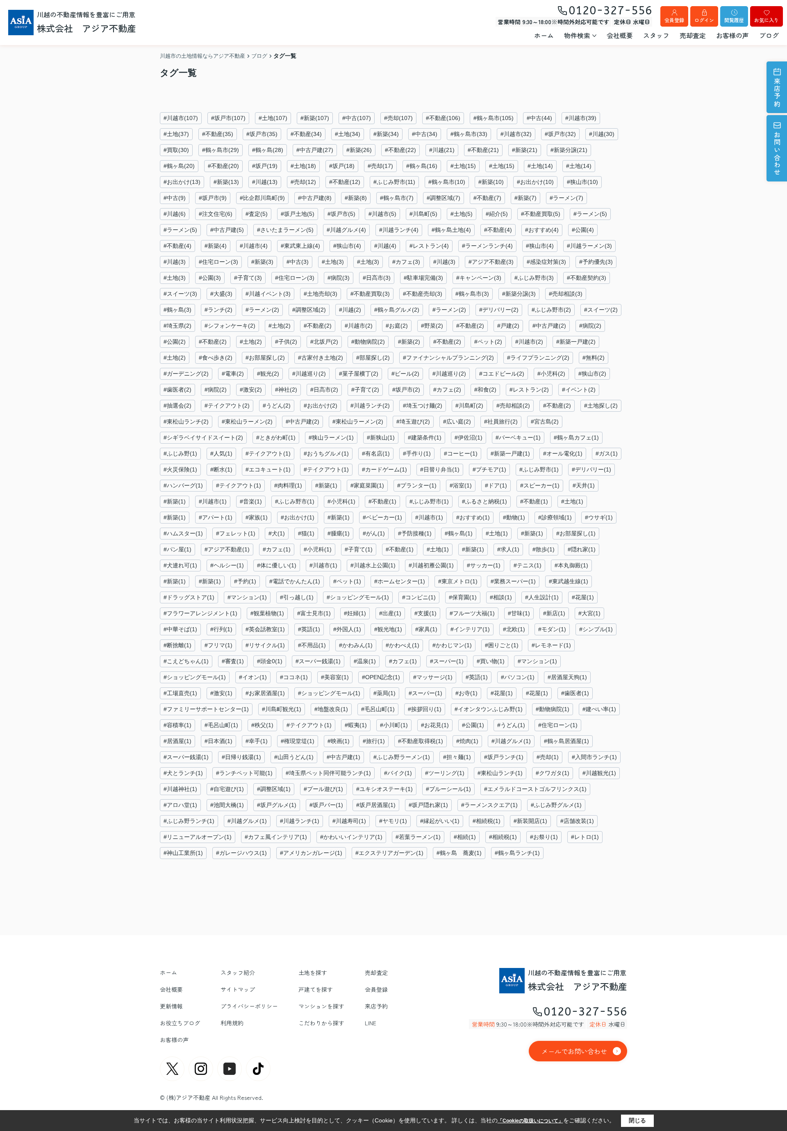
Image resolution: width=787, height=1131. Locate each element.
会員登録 (674, 19)
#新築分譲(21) (568, 150)
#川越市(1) (213, 501)
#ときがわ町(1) (276, 437)
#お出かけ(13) (182, 182)
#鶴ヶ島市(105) (493, 118)
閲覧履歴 (734, 19)
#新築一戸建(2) (576, 341)
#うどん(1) (511, 725)
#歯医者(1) (575, 693)
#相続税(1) (486, 821)
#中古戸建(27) (314, 150)
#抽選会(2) (177, 405)
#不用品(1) (312, 645)
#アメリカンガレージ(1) (311, 853)
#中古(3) (298, 261)
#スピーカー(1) (540, 485)
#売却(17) (380, 166)
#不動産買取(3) (370, 293)
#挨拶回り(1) (424, 709)
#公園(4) (583, 230)
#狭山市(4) (347, 246)
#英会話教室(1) (265, 629)
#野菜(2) (432, 325)
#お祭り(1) (544, 837)
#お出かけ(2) (320, 405)
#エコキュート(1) (268, 469)
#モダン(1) (552, 629)
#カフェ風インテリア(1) (276, 837)
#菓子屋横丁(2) (358, 373)
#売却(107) (398, 118)
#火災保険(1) (180, 469)
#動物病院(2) (368, 341)
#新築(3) (262, 261)
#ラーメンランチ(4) (487, 246)
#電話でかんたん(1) (294, 581)
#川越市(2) (359, 325)
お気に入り (766, 19)
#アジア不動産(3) (491, 261)
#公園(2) (175, 341)
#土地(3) (333, 261)
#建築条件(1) (424, 437)
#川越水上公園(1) (373, 565)
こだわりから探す (321, 1023)
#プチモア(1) (489, 469)
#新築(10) (491, 182)
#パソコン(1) (518, 677)
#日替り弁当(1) (439, 469)
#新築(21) (524, 150)
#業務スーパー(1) (513, 581)
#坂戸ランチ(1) (503, 757)
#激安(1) (221, 693)
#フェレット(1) (235, 533)
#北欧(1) (514, 629)
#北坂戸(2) (324, 341)
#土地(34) (347, 134)
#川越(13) (264, 182)
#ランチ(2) (218, 309)
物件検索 (577, 35)
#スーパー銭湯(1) (318, 661)
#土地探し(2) (601, 405)
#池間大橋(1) (227, 805)
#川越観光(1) (599, 773)
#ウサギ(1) (599, 517)
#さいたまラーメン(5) (285, 230)
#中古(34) (424, 134)
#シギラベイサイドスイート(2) (203, 437)
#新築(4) (216, 246)
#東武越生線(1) (568, 581)
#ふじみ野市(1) (539, 469)
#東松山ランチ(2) (186, 421)
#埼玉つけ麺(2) (422, 405)
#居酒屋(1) (177, 741)
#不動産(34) (306, 134)
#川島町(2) (469, 405)
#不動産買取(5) (540, 214)
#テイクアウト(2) (227, 405)
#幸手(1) (257, 741)
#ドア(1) (496, 485)
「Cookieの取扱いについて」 (530, 1121)
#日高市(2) (324, 389)
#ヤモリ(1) (393, 821)
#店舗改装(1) (577, 821)
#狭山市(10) (582, 182)
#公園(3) (210, 277)
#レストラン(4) (429, 246)
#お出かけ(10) (535, 182)
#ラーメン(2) (262, 309)
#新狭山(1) (381, 437)
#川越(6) (175, 214)
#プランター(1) (417, 485)
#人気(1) (221, 453)
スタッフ (656, 35)
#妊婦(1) (355, 613)
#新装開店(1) (530, 821)
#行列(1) (221, 629)
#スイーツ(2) (601, 309)
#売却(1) (548, 757)
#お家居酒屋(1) (265, 693)
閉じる (637, 1120)
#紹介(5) (497, 214)
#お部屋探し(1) (576, 533)
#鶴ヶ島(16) (421, 166)
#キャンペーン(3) (478, 277)
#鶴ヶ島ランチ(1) (517, 853)
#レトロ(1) (585, 837)
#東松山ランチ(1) (500, 773)
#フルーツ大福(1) (472, 613)
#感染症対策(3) (546, 261)
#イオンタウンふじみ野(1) (489, 709)
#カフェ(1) (277, 549)
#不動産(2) (318, 325)
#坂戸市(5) (341, 214)
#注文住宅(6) (215, 214)
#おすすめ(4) (542, 230)
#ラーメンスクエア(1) (489, 805)
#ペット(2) (488, 341)
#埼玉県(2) (177, 325)
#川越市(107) (181, 118)
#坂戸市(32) (560, 134)
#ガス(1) (607, 453)
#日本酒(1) (218, 741)
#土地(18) (303, 166)
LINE (370, 1023)
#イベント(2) (579, 389)
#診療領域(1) (555, 517)
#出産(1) (390, 613)
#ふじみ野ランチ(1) (189, 821)
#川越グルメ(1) (511, 741)
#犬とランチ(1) (183, 773)
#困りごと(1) (502, 645)
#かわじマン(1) (452, 645)
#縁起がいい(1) (439, 821)
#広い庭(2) (457, 421)
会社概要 (620, 35)
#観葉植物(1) (267, 613)
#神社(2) (286, 389)
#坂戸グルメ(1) (276, 805)
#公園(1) (473, 725)
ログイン (704, 19)
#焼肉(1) (467, 741)
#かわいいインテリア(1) (351, 837)
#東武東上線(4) (300, 246)
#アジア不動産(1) (227, 549)
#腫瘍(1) (339, 533)
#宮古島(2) (545, 421)
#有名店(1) (376, 453)
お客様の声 (732, 35)
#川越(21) (442, 150)
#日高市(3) (377, 277)
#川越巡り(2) (309, 373)
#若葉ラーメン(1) (418, 837)
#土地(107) (273, 118)
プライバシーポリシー (249, 1006)
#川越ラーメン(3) (589, 246)
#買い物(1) (491, 661)
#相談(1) (501, 597)
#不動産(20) (223, 166)
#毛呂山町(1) (378, 709)
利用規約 (232, 1023)
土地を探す (312, 972)
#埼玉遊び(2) (413, 421)
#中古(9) (175, 198)
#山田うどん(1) (294, 757)
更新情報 (171, 1006)
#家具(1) (426, 629)
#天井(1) (584, 485)
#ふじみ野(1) (180, 453)
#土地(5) (461, 214)
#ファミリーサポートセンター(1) (206, 709)
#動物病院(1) (552, 709)
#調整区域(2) (309, 309)
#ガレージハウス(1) (241, 853)
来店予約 (777, 93)
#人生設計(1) (542, 597)
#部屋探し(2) (373, 357)
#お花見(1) (435, 725)
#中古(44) (539, 118)
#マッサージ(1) (433, 677)
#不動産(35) (217, 134)
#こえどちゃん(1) (186, 661)
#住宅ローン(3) (218, 261)
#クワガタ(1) (552, 773)
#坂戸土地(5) (297, 214)
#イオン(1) (253, 677)
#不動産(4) (498, 230)
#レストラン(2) (529, 389)
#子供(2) (286, 341)
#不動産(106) (443, 118)
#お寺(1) (466, 693)
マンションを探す (321, 1006)
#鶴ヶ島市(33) (468, 134)
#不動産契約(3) (586, 277)
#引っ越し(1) (297, 597)
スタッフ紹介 (238, 972)
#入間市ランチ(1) (594, 757)
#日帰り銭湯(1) (241, 757)
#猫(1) (306, 533)
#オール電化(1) (562, 453)
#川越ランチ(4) (399, 230)
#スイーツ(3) (180, 293)
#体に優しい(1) (276, 565)
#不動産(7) (487, 198)
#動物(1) (514, 517)
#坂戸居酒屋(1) (376, 805)
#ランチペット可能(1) (244, 773)
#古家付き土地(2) (320, 357)
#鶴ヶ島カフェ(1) (576, 437)
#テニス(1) (527, 565)
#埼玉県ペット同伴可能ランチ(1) (328, 773)
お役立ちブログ (180, 1023)
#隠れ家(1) (582, 549)
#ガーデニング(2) (186, 373)
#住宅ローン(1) (558, 725)
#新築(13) (226, 182)
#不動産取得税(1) (420, 741)
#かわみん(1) (356, 645)
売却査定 (693, 35)
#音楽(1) (251, 501)
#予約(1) (245, 581)
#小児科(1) (341, 501)
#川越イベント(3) (268, 293)
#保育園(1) (463, 597)
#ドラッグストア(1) (189, 597)
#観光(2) (268, 373)
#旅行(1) (374, 741)
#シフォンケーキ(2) (230, 325)
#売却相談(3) (565, 293)
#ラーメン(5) (590, 214)
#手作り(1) (417, 453)
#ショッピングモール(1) (358, 597)
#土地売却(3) (320, 293)
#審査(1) (233, 661)
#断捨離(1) (177, 645)
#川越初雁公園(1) (431, 565)
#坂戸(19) (264, 166)
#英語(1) (309, 629)
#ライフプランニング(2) (538, 357)
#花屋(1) (583, 597)
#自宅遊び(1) (227, 789)
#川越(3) (175, 261)
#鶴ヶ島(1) (459, 533)
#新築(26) (359, 150)
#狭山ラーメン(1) (331, 437)
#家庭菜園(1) (367, 485)
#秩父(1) (262, 725)
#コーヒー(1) (461, 453)
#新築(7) (525, 198)
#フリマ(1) (218, 645)
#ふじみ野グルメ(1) (556, 805)
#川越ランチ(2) (370, 405)
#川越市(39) (580, 118)
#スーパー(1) (447, 661)
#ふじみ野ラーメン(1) (401, 757)
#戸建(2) (508, 325)
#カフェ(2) (447, 389)
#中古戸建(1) (343, 757)
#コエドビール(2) (501, 373)
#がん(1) (374, 533)
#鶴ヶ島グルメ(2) (396, 309)
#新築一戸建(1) (510, 453)
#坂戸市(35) (261, 134)
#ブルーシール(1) (448, 789)
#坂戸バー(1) (326, 805)
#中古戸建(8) (315, 198)
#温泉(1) (365, 661)
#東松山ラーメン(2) (247, 421)
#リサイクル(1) (265, 645)
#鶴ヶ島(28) (267, 150)
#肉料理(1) (288, 485)
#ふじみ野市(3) (534, 277)
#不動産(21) (483, 150)
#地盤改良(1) (331, 709)
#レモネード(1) (551, 645)
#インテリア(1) (470, 629)
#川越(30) (601, 134)
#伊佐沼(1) (468, 437)
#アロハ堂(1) (180, 805)
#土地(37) (176, 134)
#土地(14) (540, 166)
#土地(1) (572, 501)
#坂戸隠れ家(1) (428, 805)
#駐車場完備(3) (423, 277)
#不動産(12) (344, 182)
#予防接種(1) (415, 533)
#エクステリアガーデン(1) (389, 853)
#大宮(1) (589, 613)
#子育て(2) (365, 389)
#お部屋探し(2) (265, 357)
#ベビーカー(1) (382, 517)
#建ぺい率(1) (599, 709)
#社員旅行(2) (501, 421)
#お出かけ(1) (297, 517)
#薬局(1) (384, 693)
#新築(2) (409, 341)
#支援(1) (425, 613)
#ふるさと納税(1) (484, 501)
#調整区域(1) (274, 789)
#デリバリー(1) (591, 469)
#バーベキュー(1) (518, 437)
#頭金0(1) (269, 661)
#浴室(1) (461, 485)
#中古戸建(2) (549, 325)
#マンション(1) (247, 597)
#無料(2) (593, 357)
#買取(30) (176, 150)
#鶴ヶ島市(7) (397, 198)
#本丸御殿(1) (571, 565)
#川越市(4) (254, 246)
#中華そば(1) (180, 629)
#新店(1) (554, 613)
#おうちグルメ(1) (326, 453)
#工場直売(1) (180, 693)
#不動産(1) (382, 501)
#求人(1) (508, 549)
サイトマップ (238, 989)
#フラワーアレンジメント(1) (200, 613)
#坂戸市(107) (228, 118)
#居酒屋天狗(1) (567, 677)
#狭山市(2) (592, 373)
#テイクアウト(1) (268, 453)
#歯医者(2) (177, 389)
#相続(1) (465, 837)
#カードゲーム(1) (384, 469)
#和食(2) (485, 389)
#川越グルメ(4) (346, 230)
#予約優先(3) (596, 261)
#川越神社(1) (180, 789)
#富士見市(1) (314, 613)
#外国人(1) (347, 629)
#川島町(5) (423, 214)
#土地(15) (463, 166)
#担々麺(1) (457, 757)
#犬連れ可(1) (180, 565)
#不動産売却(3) (422, 293)
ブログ (769, 35)
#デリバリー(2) (499, 309)
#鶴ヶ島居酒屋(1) (566, 741)
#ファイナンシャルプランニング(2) (448, 357)
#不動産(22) (400, 150)
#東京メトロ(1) (458, 581)
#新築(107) (314, 118)
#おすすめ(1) (473, 517)
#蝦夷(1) (356, 725)
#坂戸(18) (342, 166)
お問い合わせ (777, 153)
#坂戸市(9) (213, 198)
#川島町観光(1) (281, 709)
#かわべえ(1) (402, 645)
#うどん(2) (277, 405)
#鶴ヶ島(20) (179, 166)
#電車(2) (233, 373)
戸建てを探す (315, 989)
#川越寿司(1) (349, 821)
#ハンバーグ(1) (183, 485)
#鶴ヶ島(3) (177, 309)
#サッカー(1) (483, 565)
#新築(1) (326, 485)
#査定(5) (257, 214)
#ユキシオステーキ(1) (384, 789)
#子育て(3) (248, 277)
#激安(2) (251, 389)
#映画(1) (339, 741)
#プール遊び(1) (323, 789)
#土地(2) (279, 325)
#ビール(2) (405, 373)
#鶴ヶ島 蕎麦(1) (459, 853)
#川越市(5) (382, 214)
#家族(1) (257, 517)
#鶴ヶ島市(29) (220, 150)
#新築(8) (356, 198)
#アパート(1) (215, 517)
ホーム (544, 35)
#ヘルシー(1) (227, 565)
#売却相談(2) (513, 405)
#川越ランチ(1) (299, 821)
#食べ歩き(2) (215, 357)
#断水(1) (221, 469)
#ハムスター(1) (183, 533)
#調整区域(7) (443, 198)
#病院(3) (339, 277)
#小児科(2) (551, 373)
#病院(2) (590, 325)
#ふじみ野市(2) (551, 309)
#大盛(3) (221, 293)
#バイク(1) (398, 773)
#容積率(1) (177, 725)
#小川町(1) (394, 725)
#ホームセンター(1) (399, 581)
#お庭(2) (397, 325)
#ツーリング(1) (444, 773)
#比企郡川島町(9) (262, 198)
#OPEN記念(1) (381, 677)
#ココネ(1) (294, 677)
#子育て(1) (359, 549)
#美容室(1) (335, 677)
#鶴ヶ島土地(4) (451, 230)
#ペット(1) (347, 581)
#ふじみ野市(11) (394, 182)
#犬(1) (276, 533)
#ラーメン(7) (566, 198)
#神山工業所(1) (183, 853)
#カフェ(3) (406, 261)
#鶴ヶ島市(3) (472, 293)
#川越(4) (385, 246)
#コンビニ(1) (419, 597)
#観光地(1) (388, 629)
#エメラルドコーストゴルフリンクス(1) (535, 789)
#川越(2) (350, 309)
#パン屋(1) (177, 549)
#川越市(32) (516, 134)
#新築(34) (386, 134)
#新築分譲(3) (519, 293)
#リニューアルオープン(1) (198, 837)
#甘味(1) (519, 613)
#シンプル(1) (596, 629)
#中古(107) (356, 118)
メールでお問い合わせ (574, 1051)
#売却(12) (303, 182)
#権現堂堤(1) (297, 741)
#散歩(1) (543, 549)
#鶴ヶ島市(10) (446, 182)
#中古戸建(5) (227, 230)
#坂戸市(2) (406, 389)
